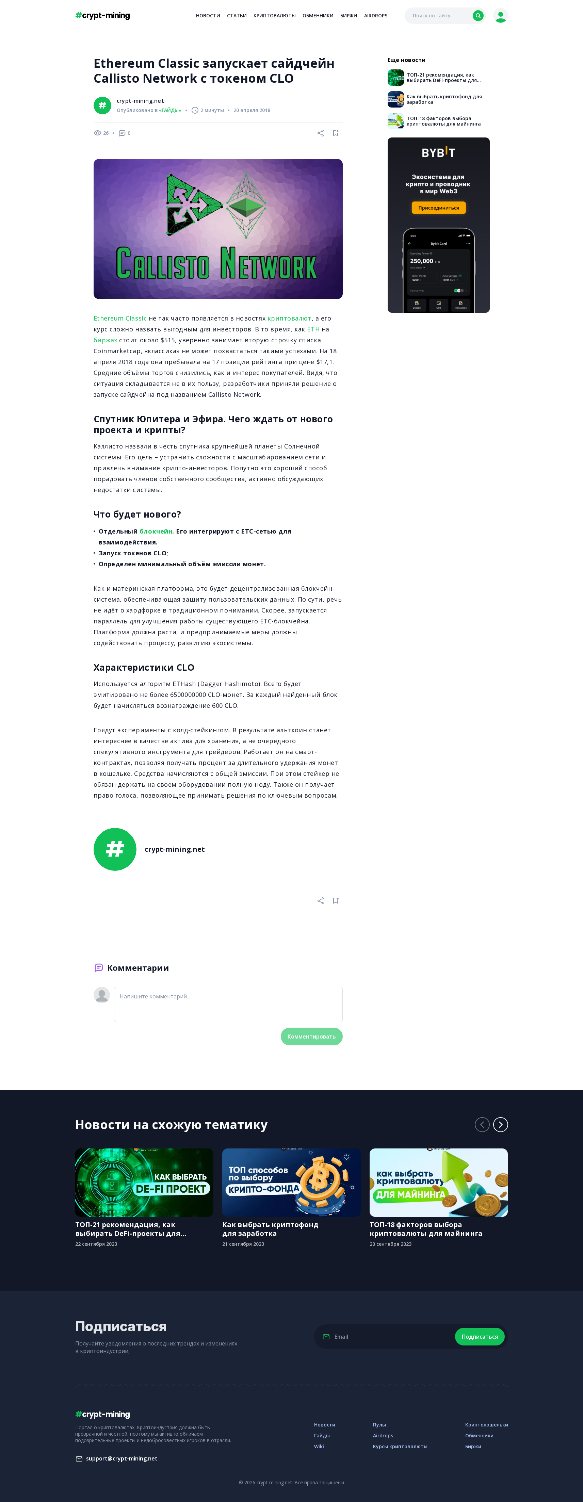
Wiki (319, 1446)
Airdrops (375, 15)
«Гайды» (170, 110)
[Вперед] (500, 1124)
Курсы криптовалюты (400, 1446)
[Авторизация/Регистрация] (500, 15)
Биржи (348, 15)
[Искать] (478, 15)
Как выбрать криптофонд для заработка (270, 1229)
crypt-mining (102, 15)
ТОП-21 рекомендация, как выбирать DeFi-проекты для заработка (127, 1229)
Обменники (318, 15)
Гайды (322, 1435)
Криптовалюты (275, 15)
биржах (105, 340)
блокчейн (156, 531)
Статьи (237, 15)
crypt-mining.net (140, 100)
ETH (313, 329)
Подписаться (480, 1336)
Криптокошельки (486, 1424)
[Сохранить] (336, 133)
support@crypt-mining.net (122, 1458)
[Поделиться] (321, 133)
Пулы (379, 1424)
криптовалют (290, 318)
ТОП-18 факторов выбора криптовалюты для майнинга (426, 1229)
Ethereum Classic (120, 318)
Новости (208, 15)
